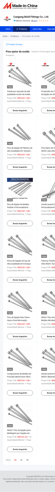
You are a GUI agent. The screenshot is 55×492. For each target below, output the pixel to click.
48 (27, 459)
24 (15, 460)
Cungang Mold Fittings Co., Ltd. (31, 16)
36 (21, 459)
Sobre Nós (37, 29)
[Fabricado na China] (20, 5)
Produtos (23, 29)
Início (8, 29)
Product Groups (15, 44)
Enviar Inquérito (20, 110)
